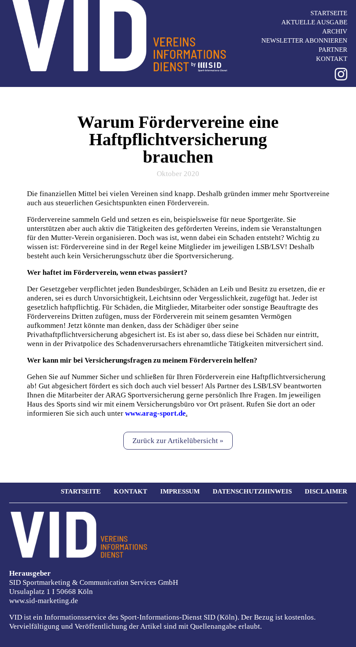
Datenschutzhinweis (252, 491)
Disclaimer (326, 491)
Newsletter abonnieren (304, 40)
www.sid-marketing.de (43, 601)
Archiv (334, 31)
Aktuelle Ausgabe (314, 22)
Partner (333, 49)
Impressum (180, 491)
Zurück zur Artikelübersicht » (178, 441)
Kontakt (331, 58)
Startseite (328, 13)
